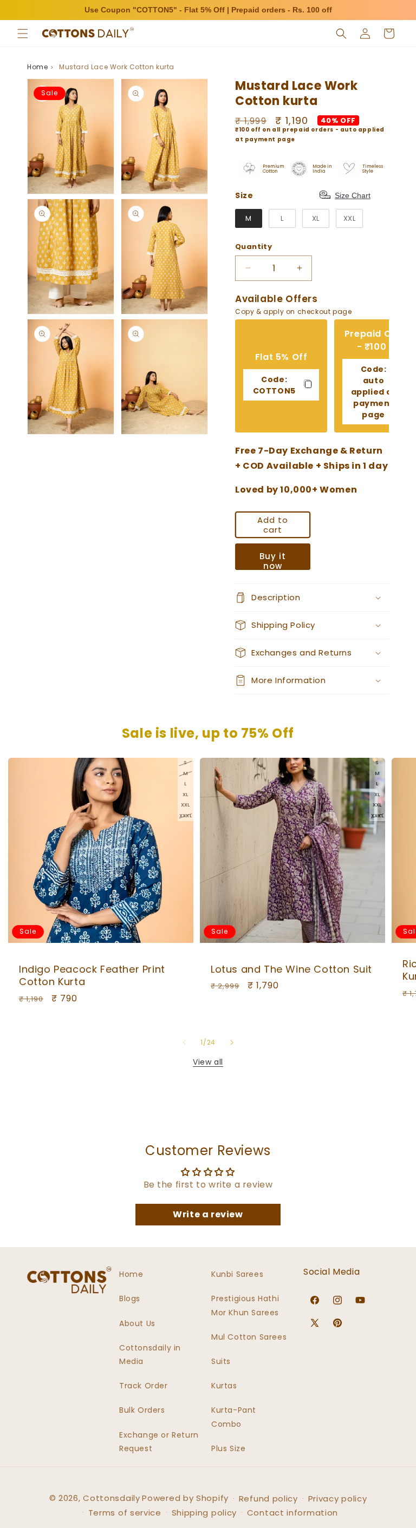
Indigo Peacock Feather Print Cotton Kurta (92, 975)
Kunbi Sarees (237, 1274)
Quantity (253, 246)
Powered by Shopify (185, 1498)
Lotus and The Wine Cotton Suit (291, 969)
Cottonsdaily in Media (150, 1354)
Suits (221, 1361)
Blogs (129, 1298)
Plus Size (228, 1448)
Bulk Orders (142, 1410)
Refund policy (268, 1498)
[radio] (248, 218)
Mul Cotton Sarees (249, 1337)
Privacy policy (337, 1498)
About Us (137, 1323)
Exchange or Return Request (159, 1441)
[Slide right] (232, 1042)
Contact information (292, 1512)
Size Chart (352, 195)
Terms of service (124, 1512)
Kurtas (224, 1385)
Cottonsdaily (111, 1498)
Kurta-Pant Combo (233, 1417)
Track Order (143, 1385)
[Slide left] (184, 1042)
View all (208, 1062)
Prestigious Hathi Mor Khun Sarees (245, 1305)
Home (37, 66)
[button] (23, 33)
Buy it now (272, 560)
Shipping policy (204, 1512)
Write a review (208, 1214)
